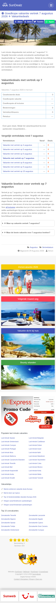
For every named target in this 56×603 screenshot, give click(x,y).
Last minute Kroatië (8, 478)
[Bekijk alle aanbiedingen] (9, 596)
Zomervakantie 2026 (28, 267)
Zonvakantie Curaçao (36, 530)
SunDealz (18, 572)
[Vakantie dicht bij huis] (28, 345)
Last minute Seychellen (37, 460)
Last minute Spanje (8, 438)
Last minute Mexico (35, 467)
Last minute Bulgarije (36, 438)
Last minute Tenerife (8, 463)
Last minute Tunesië (36, 478)
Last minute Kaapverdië (9, 471)
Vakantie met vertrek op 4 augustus (17, 145)
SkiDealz (26, 572)
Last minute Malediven (37, 456)
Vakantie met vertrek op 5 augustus (17, 149)
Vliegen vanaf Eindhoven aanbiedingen (18, 501)
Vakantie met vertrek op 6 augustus (17, 154)
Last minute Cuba (35, 463)
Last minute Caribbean (37, 442)
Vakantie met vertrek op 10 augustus (18, 171)
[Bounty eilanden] (28, 377)
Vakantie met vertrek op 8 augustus (17, 163)
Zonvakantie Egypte (36, 519)
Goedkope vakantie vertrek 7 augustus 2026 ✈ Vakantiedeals (27, 15)
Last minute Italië (35, 452)
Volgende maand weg (28, 299)
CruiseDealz (43, 572)
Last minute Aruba (7, 474)
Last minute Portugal (8, 449)
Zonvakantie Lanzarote (37, 515)
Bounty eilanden (28, 362)
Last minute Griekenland (9, 442)
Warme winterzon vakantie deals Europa (18, 489)
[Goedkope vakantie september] (28, 313)
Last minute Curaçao (8, 445)
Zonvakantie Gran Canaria (38, 526)
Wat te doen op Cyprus (12, 493)
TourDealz (34, 572)
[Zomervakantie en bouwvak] (28, 282)
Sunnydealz (36, 574)
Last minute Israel (35, 449)
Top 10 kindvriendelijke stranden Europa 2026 (20, 497)
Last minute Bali (7, 467)
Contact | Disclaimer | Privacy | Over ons (28, 579)
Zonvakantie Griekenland (10, 530)
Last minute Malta (35, 474)
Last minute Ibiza (7, 452)
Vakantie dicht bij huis (28, 331)
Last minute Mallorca (8, 456)
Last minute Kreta (35, 471)
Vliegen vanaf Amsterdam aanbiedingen (18, 505)
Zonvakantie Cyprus (36, 523)
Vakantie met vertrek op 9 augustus (17, 167)
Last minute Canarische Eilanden (13, 460)
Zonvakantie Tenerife (8, 515)
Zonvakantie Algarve (8, 519)
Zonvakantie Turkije (8, 526)
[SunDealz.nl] (19, 540)
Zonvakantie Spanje (8, 523)
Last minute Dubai (35, 445)
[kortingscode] (28, 411)
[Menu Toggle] (51, 5)
